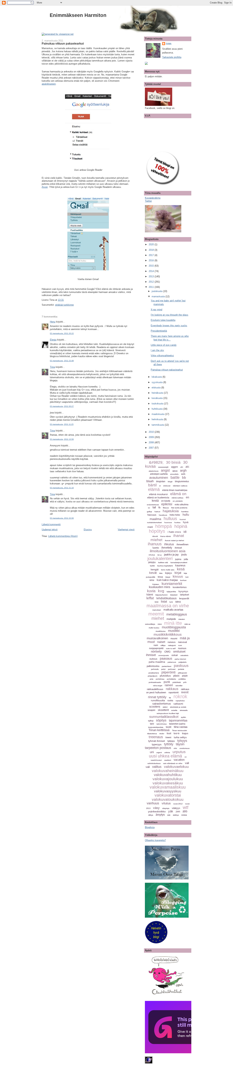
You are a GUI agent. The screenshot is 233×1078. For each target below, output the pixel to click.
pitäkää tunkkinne (64, 304)
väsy (156, 808)
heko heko (175, 515)
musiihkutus (160, 631)
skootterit (163, 709)
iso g (159, 555)
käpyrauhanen (161, 595)
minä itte (173, 623)
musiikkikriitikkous (168, 634)
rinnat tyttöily (157, 697)
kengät (155, 569)
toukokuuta (158, 403)
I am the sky (157, 350)
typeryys (156, 744)
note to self (170, 648)
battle (175, 477)
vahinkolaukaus (154, 763)
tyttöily (168, 744)
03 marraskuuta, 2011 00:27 (62, 406)
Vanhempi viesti (126, 529)
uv (186, 757)
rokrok (180, 696)
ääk (168, 815)
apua (174, 471)
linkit (156, 602)
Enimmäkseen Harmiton (78, 15)
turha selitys (180, 737)
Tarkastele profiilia (171, 57)
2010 (152, 432)
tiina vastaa (180, 726)
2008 (152, 442)
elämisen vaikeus (180, 486)
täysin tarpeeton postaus (164, 746)
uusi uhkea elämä (165, 756)
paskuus (181, 665)
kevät (153, 573)
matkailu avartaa (173, 609)
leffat (150, 598)
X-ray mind (156, 309)
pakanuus (172, 662)
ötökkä (184, 815)
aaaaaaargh (163, 467)
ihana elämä (165, 536)
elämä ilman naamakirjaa (174, 490)
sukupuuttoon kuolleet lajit (168, 713)
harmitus (184, 512)
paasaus (166, 658)
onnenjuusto (163, 655)
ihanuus (155, 544)
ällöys (150, 815)
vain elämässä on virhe (172, 763)
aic (187, 466)
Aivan (45, 187)
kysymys (183, 591)
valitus (156, 767)
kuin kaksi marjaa (167, 579)
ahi (181, 467)
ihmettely (166, 547)
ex (149, 508)
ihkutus (169, 544)
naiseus (171, 642)
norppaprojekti (156, 648)
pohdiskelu (171, 679)
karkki (152, 566)
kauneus (180, 565)
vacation (179, 759)
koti (186, 577)
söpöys (161, 720)
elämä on (178, 494)
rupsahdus (180, 701)
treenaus (156, 737)
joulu (184, 554)
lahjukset (184, 594)
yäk (170, 811)
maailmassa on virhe (168, 605)
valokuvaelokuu (176, 767)
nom (180, 645)
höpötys (157, 531)
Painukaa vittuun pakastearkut (63, 43)
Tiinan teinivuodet (179, 730)
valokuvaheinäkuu (167, 771)
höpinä (180, 526)
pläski (176, 675)
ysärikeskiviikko (157, 811)
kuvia (151, 591)
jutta (186, 559)
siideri (165, 707)
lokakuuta (157, 376)
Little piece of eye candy (164, 345)
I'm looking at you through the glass (169, 314)
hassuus (151, 514)
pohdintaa (160, 679)
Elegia (53, 339)
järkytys (152, 562)
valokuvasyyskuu (167, 791)
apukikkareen (49, 84)
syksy (150, 720)
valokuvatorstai (168, 795)
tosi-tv (176, 733)
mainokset (156, 610)
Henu (52, 321)
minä (160, 624)
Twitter (148, 201)
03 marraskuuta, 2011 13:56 (62, 439)
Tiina (52, 367)
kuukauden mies (159, 587)
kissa (160, 577)
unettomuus (184, 748)
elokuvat (166, 486)
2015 (152, 265)
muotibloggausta (174, 627)
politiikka (182, 679)
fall (154, 507)
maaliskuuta (158, 414)
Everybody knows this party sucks (169, 325)
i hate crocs (174, 531)
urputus (179, 752)
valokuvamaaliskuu (168, 787)
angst (165, 470)
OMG (167, 651)
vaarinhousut (156, 760)
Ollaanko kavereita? (155, 840)
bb (184, 477)
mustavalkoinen (157, 638)
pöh (185, 682)
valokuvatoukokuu (167, 799)
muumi (174, 638)
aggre (174, 466)
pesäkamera (154, 673)
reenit (184, 692)
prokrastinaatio (155, 682)
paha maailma (157, 661)
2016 (152, 260)
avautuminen (158, 477)
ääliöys (176, 815)
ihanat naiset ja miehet (174, 540)
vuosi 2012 (178, 804)
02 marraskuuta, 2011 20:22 (62, 333)
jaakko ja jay (171, 554)
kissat (167, 577)
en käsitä (165, 501)
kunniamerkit (172, 584)
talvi (152, 724)
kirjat (178, 573)
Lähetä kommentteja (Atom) (63, 536)
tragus (185, 733)
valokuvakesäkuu (168, 783)
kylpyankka (171, 592)
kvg (161, 591)
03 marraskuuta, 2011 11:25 (62, 424)
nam (156, 645)
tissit (169, 733)
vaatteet (167, 760)
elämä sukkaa (177, 498)
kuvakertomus (180, 587)
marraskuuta (158, 296)
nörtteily (156, 651)
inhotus (152, 555)
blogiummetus (182, 481)
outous (153, 658)
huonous (168, 522)
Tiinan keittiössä (159, 730)
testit (168, 726)
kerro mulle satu (167, 570)
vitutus (166, 803)
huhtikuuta (157, 408)
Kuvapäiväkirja (152, 198)
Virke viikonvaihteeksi (162, 355)
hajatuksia (171, 511)
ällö (185, 811)
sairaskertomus (161, 703)
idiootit (155, 536)
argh (183, 470)
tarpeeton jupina (177, 724)
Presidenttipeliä (159, 330)
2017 (152, 255)
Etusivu (88, 529)
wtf (185, 807)
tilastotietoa (152, 734)
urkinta (167, 752)
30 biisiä (173, 462)
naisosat (182, 642)
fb (159, 507)
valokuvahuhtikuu (168, 775)
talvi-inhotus (162, 724)
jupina (178, 559)
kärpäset (173, 595)
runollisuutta (158, 700)
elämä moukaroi (158, 494)
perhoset (171, 669)
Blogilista (150, 827)
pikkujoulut (182, 673)
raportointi (174, 692)
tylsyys (182, 741)
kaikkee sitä (163, 562)
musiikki (174, 631)
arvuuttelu (174, 474)
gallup (149, 512)
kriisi (152, 580)
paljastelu (183, 662)
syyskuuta (157, 382)
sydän (183, 717)
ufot (175, 748)
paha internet (180, 659)
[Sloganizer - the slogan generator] (58, 34)
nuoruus (182, 648)
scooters (154, 706)
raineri (169, 685)
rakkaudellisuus (155, 689)
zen (178, 811)
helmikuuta (158, 419)
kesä (181, 569)
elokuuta (156, 387)
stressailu (184, 710)
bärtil (152, 485)
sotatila (174, 710)
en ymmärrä (178, 501)
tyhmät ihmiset (156, 740)
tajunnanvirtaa (178, 720)
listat (164, 601)
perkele (181, 669)
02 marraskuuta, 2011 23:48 (62, 361)
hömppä (163, 526)
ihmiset (178, 548)
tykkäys (171, 741)
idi (185, 531)
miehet (157, 618)
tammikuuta (158, 424)
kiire (161, 573)
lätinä (178, 602)
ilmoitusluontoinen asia (167, 551)
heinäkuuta (158, 392)
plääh (185, 676)
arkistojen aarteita (159, 474)
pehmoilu (155, 669)
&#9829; (156, 462)
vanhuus (153, 803)
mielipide (171, 619)
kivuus (178, 576)
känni (150, 594)
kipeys (168, 573)
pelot (163, 669)
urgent (159, 752)
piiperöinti (168, 672)
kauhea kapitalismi (165, 566)
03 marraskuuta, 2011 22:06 (62, 518)
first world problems (179, 508)
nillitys (163, 645)
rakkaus (172, 689)
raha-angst (157, 686)
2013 (152, 276)
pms (151, 679)
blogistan (160, 481)
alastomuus (153, 471)
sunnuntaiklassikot (163, 717)
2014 (152, 271)
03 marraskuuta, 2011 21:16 (62, 488)
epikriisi (166, 504)
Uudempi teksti (50, 529)
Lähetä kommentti (51, 524)
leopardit (184, 598)
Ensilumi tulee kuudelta (163, 320)
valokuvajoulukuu (168, 779)
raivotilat (178, 686)
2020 (152, 244)
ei (160, 486)
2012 (152, 281)
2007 (152, 447)
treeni (168, 737)
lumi (171, 602)
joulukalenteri (160, 558)
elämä (154, 489)
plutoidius (165, 675)
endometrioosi (153, 505)
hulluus (170, 518)
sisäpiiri (151, 710)
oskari (174, 655)
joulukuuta (157, 291)
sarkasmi (178, 703)
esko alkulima (181, 504)
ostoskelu (184, 655)
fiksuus (166, 508)
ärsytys (160, 814)
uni (152, 752)
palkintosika (153, 666)
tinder (161, 734)
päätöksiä (177, 682)
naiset (161, 641)
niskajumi (172, 645)
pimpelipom (152, 676)
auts (183, 474)
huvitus (177, 522)
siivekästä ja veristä (178, 707)
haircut (157, 512)
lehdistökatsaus (166, 598)
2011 (152, 287)
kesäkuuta (157, 398)
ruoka (170, 700)
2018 (152, 250)
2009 (152, 437)
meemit (156, 614)
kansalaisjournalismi (179, 562)
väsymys (165, 808)
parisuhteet (166, 666)
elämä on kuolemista (158, 497)
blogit (170, 482)
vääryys (176, 808)
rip (170, 698)
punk (167, 681)
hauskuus (163, 515)
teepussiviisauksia (155, 727)
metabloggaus (176, 614)
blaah (150, 481)
